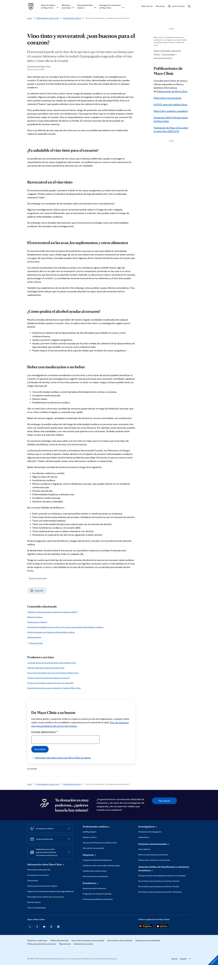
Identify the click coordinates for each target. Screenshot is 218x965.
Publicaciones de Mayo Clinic (172, 91)
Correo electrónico (44, 732)
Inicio (29, 18)
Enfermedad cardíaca (72, 18)
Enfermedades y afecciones (47, 18)
